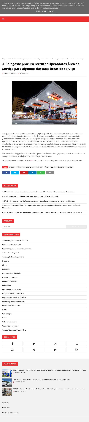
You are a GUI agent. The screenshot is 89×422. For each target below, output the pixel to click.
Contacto (5, 403)
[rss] (77, 343)
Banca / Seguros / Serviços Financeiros (16, 249)
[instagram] (55, 343)
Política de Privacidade (10, 413)
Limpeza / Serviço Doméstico (13, 293)
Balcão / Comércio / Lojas (25, 167)
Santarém (61, 167)
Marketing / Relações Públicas (13, 302)
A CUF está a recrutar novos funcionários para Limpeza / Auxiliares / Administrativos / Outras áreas (38, 192)
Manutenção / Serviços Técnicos (14, 297)
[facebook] (12, 343)
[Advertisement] (44, 41)
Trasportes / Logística (10, 326)
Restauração (7, 314)
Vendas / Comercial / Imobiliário (14, 330)
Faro (46, 167)
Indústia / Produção (9, 281)
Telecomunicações (9, 322)
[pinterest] (34, 349)
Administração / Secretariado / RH (15, 241)
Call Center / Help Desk (10, 253)
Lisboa (53, 167)
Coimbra (39, 167)
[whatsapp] (77, 349)
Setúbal (14, 59)
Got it (51, 11)
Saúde (4, 318)
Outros (4, 310)
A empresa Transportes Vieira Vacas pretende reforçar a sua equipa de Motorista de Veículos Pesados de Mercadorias (41, 206)
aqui (31, 160)
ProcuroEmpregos (10, 73)
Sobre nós (6, 408)
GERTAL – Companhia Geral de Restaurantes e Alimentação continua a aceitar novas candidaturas (38, 201)
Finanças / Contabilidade (11, 273)
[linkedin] (55, 349)
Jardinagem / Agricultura (11, 289)
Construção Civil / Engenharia (13, 257)
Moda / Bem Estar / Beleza (11, 306)
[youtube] (12, 349)
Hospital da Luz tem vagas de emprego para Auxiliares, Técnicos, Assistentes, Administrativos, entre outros (42, 212)
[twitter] (34, 343)
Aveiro (12, 167)
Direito (4, 265)
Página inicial (6, 59)
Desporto (5, 261)
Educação (6, 269)
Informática (6, 285)
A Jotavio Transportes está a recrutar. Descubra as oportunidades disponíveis (30, 196)
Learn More (41, 11)
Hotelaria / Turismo (9, 277)
